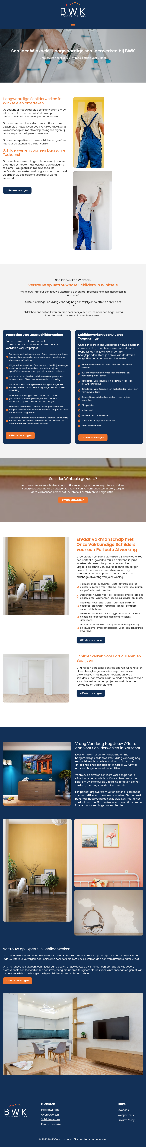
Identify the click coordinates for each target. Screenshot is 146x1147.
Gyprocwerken (50, 1114)
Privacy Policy (126, 1120)
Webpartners (126, 1115)
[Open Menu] (73, 24)
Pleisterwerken (50, 1110)
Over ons (123, 1110)
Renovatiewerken (51, 1124)
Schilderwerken (50, 1119)
